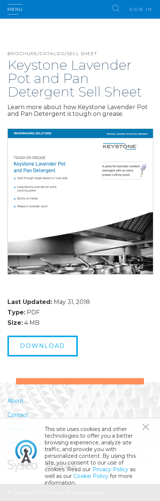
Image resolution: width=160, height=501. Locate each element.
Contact (17, 415)
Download (42, 345)
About (15, 400)
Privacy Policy (110, 469)
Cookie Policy (90, 476)
